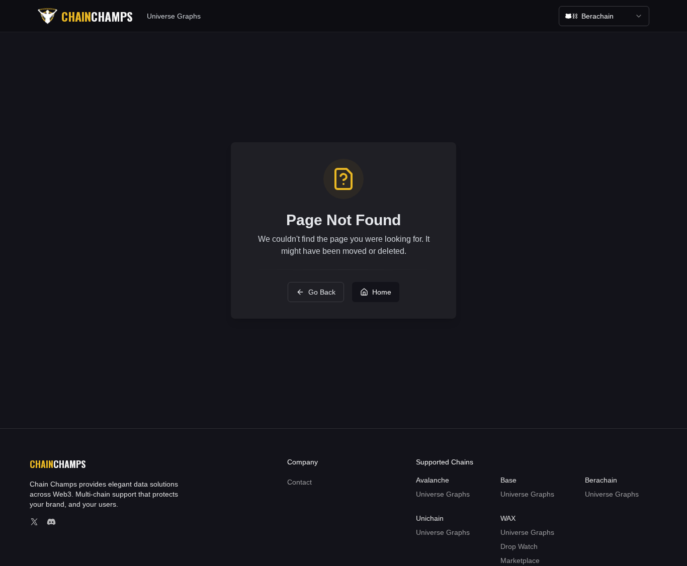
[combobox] (604, 16)
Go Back (321, 292)
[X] (34, 521)
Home (381, 292)
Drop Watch (519, 546)
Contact (299, 482)
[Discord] (51, 521)
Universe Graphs (174, 16)
